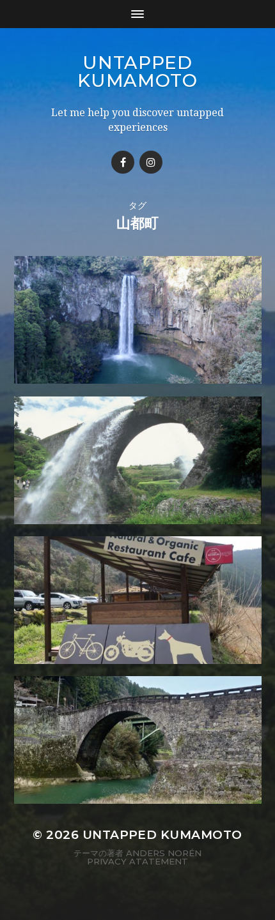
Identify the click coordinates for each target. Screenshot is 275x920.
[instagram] (150, 162)
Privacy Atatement (137, 861)
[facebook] (122, 162)
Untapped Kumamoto (137, 71)
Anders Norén (163, 853)
